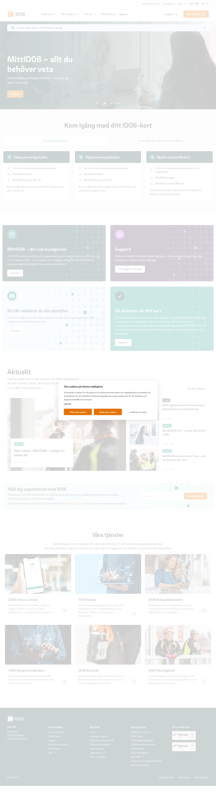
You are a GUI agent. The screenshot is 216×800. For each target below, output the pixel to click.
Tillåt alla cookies (77, 412)
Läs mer (67, 403)
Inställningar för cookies (138, 412)
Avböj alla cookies (107, 412)
